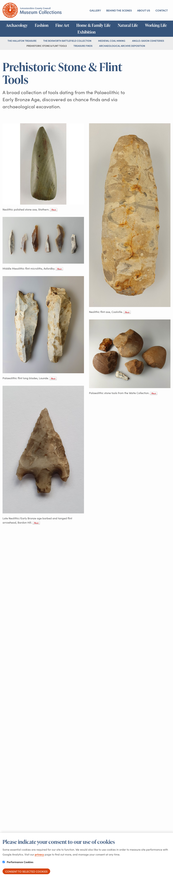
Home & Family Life (93, 25)
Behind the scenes (119, 10)
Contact (161, 10)
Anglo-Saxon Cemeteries (148, 40)
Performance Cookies (19, 862)
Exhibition (87, 32)
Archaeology (17, 25)
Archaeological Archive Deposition (122, 45)
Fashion (41, 25)
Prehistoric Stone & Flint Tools (47, 45)
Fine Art (62, 25)
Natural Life (128, 25)
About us (143, 10)
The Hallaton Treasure (22, 40)
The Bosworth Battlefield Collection (67, 40)
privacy (39, 854)
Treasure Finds (82, 45)
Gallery (95, 10)
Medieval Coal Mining (111, 40)
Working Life (156, 25)
